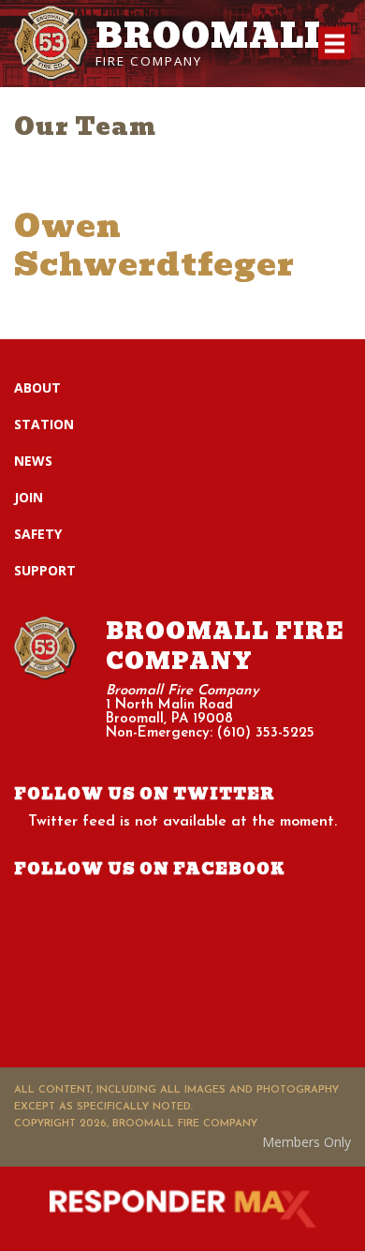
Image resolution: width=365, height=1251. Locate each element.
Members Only (306, 1142)
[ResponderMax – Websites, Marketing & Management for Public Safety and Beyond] (182, 1209)
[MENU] (334, 43)
